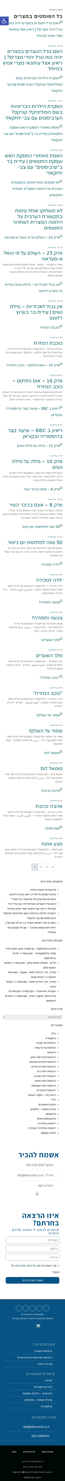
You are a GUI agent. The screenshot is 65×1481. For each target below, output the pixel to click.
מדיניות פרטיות (29, 1451)
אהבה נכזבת (49, 806)
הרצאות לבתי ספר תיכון (43, 1057)
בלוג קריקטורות (43, 1387)
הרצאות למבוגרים (46, 1090)
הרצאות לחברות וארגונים (42, 1061)
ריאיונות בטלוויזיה (47, 1123)
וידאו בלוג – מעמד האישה (42, 1095)
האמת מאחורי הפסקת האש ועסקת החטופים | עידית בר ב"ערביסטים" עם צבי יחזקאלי (33, 164)
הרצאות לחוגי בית (46, 1071)
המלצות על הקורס (46, 1042)
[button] (39, 4)
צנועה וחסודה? (47, 618)
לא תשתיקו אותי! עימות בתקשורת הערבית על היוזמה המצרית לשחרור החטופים (37, 219)
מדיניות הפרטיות (25, 1265)
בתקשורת (51, 1038)
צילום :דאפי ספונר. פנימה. (32, 1467)
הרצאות (51, 1052)
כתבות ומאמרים (47, 1104)
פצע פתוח (52, 844)
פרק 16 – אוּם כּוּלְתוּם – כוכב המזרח (37, 384)
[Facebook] (33, 1308)
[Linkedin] (26, 1308)
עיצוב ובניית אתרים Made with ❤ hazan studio (32, 1472)
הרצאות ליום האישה (45, 1080)
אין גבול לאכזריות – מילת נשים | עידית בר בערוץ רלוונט (36, 312)
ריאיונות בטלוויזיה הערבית (42, 1128)
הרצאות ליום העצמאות (44, 1085)
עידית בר (52, 46)
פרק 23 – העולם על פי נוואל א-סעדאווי (33, 256)
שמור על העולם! (45, 731)
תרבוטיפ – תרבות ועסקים (37, 1393)
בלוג (53, 1033)
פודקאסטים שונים (46, 1118)
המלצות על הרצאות (45, 1047)
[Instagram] (39, 1308)
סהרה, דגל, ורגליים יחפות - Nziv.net (36, 981)
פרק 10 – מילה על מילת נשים (37, 464)
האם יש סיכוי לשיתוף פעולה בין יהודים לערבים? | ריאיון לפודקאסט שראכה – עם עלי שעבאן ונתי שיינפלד (30, 927)
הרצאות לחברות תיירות (43, 1066)
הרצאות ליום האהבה (45, 1076)
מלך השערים (49, 656)
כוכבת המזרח (48, 343)
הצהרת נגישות (47, 1451)
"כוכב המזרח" (47, 693)
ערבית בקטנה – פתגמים (43, 1109)
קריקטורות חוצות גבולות (43, 889)
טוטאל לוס (51, 768)
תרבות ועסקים (48, 1132)
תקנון (14, 1451)
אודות (48, 1380)
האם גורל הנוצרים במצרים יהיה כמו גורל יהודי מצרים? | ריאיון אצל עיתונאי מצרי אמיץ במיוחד (32, 60)
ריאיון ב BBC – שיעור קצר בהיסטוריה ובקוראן (35, 433)
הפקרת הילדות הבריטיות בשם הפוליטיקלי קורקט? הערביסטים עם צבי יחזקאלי (33, 112)
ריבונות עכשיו (37, 977)
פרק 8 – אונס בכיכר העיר (35, 505)
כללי (53, 1099)
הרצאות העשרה (43, 1351)
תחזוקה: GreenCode (32, 1477)
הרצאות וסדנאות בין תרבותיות (34, 1357)
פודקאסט (51, 1114)
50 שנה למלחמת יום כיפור (35, 542)
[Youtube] (46, 1308)
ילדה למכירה (49, 580)
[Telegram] (19, 1308)
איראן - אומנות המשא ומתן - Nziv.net (35, 962)
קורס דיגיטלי (45, 1364)
